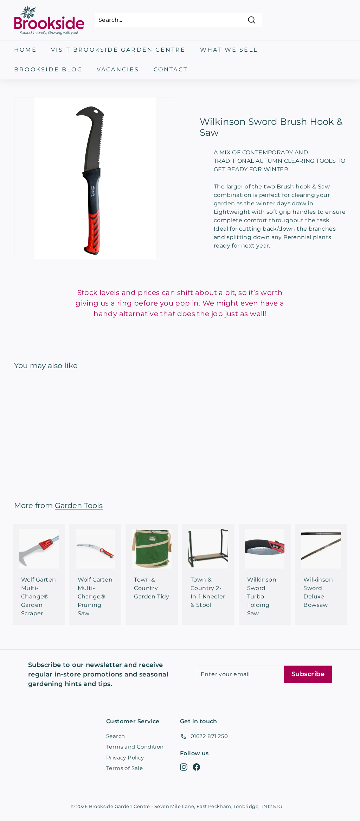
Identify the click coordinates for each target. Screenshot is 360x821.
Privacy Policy (125, 757)
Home (25, 49)
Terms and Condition (135, 746)
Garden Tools (79, 505)
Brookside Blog (48, 69)
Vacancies (118, 69)
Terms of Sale (124, 768)
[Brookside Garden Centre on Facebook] (196, 767)
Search (115, 736)
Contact (171, 69)
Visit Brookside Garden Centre (118, 49)
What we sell (229, 49)
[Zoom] (95, 178)
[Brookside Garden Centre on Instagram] (183, 767)
